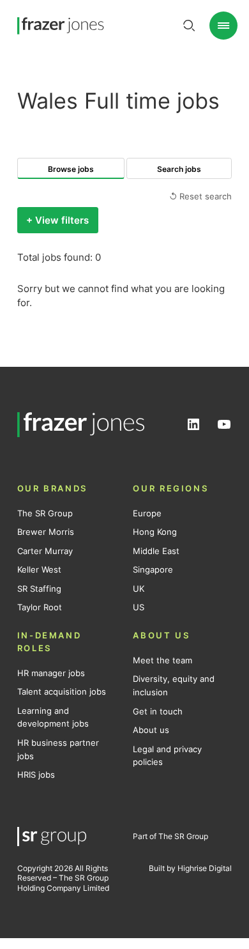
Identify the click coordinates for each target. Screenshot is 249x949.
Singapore (153, 569)
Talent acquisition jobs (61, 691)
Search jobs (179, 169)
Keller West (39, 569)
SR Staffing (39, 588)
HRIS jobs (36, 774)
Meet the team (162, 660)
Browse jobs (71, 169)
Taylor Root (39, 607)
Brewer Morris (45, 532)
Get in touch (158, 711)
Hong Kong (155, 532)
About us (151, 730)
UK (138, 588)
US (138, 607)
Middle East (156, 551)
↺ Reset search (200, 196)
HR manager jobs (51, 673)
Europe (147, 513)
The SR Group (45, 513)
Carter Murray (45, 551)
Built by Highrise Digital (190, 868)
